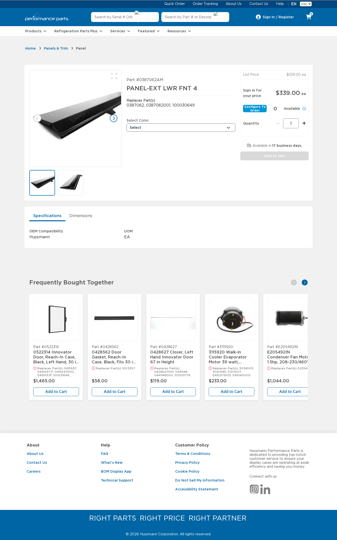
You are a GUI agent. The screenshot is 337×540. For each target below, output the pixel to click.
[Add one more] (303, 123)
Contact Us (37, 463)
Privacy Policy (187, 463)
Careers (33, 471)
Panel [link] (81, 48)
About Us (35, 454)
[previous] (294, 282)
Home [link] (30, 48)
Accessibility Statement (196, 489)
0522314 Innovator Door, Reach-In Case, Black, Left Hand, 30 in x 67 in (55, 355)
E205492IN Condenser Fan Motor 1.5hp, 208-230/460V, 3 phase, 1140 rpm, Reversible (289, 355)
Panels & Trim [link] (56, 48)
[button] (114, 76)
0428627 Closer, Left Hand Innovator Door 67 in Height (171, 355)
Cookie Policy (187, 471)
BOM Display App (116, 471)
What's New (112, 463)
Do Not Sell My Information (200, 480)
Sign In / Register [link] (278, 17)
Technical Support (117, 480)
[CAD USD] (306, 4)
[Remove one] (277, 123)
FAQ (104, 454)
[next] (305, 282)
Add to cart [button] (274, 156)
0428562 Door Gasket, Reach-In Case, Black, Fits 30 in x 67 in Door (113, 355)
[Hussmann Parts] (46, 17)
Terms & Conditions (192, 454)
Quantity (251, 123)
